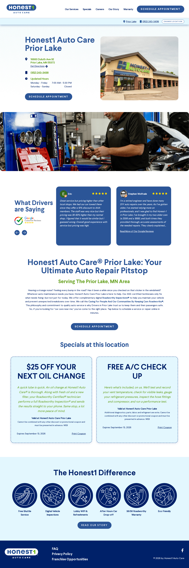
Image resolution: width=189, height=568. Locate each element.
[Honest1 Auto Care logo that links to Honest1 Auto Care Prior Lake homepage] (21, 9)
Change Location (173, 21)
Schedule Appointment (160, 9)
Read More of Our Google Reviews (137, 231)
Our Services (71, 9)
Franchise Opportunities (70, 559)
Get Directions (37, 66)
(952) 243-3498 (150, 21)
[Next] (24, 232)
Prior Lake (131, 21)
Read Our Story (94, 525)
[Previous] (17, 232)
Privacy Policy (62, 554)
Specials (87, 9)
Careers (100, 9)
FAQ (55, 549)
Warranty (128, 9)
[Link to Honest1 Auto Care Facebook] (182, 551)
